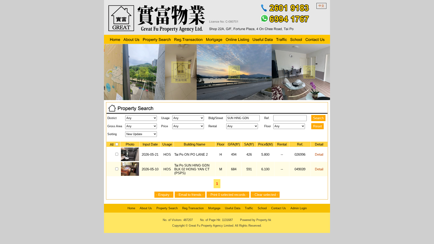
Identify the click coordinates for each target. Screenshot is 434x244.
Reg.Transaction (193, 208)
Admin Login (298, 208)
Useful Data (232, 208)
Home (131, 208)
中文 (321, 5)
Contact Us (278, 208)
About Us (146, 208)
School (262, 208)
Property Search (167, 208)
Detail (319, 154)
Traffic (249, 208)
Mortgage (214, 208)
